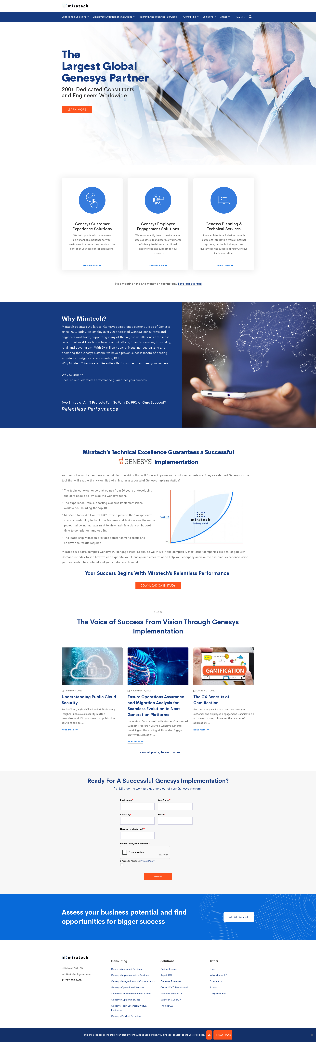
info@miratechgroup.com (76, 974)
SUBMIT (158, 876)
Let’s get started (190, 284)
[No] (312, 1035)
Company (125, 814)
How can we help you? (132, 828)
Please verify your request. (135, 843)
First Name (126, 799)
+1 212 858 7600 (71, 980)
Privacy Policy (147, 860)
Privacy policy (223, 1035)
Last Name (164, 799)
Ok (209, 1035)
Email (161, 814)
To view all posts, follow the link (158, 752)
